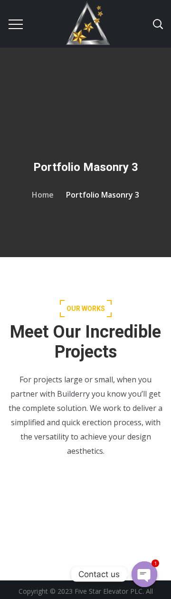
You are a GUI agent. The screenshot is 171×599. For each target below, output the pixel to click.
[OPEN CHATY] (144, 574)
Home (43, 195)
